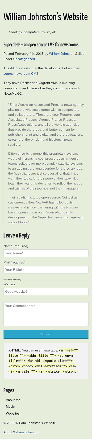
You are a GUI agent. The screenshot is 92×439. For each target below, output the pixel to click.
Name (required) (16, 246)
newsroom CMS (26, 73)
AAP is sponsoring (23, 68)
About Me (13, 400)
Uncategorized (24, 59)
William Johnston (61, 53)
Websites (13, 413)
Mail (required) (14, 262)
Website (10, 284)
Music (10, 406)
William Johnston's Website (46, 17)
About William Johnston (21, 432)
